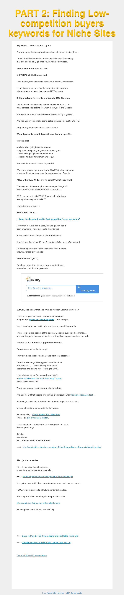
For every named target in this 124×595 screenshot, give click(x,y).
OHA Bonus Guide (74, 593)
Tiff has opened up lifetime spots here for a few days (48, 476)
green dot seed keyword (41, 319)
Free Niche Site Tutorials (53, 593)
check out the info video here (46, 414)
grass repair (45, 296)
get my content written (37, 418)
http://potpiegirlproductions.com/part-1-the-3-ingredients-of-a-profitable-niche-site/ (62, 447)
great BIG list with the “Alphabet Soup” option (40, 378)
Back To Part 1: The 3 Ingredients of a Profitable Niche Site (50, 536)
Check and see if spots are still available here (38, 503)
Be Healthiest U (69, 296)
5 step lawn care (57, 296)
